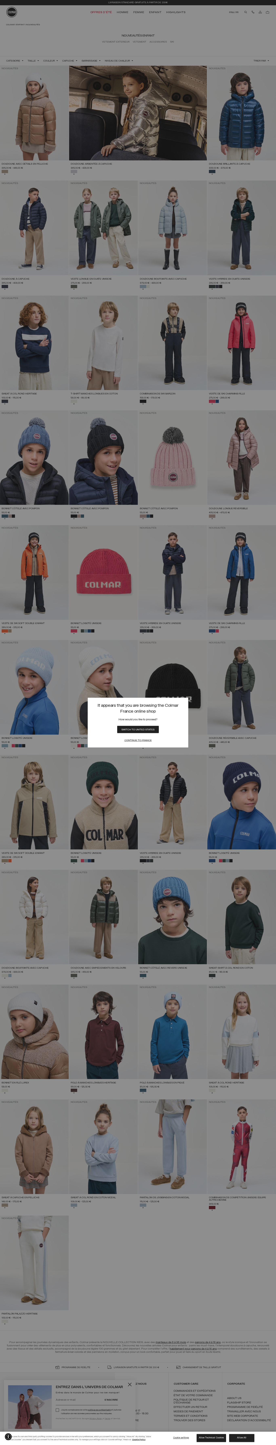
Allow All (241, 1438)
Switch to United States (138, 729)
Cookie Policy (138, 1440)
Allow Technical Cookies (211, 1438)
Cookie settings (181, 1438)
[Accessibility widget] (8, 1436)
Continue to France (138, 740)
